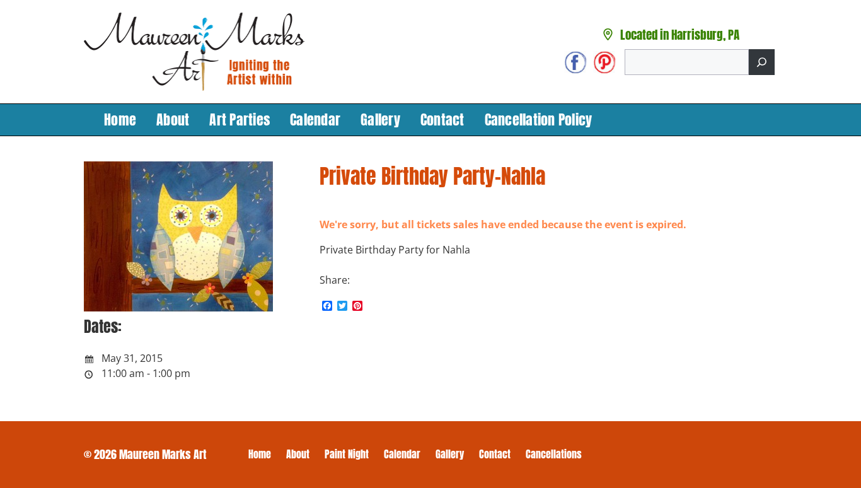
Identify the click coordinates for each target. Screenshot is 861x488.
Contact (442, 119)
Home (120, 119)
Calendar (315, 119)
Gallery (380, 119)
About (172, 119)
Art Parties (239, 119)
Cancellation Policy (538, 119)
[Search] (762, 62)
